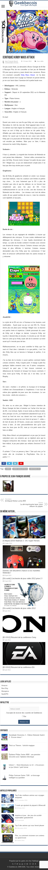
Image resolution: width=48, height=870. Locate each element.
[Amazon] (33, 863)
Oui (25, 716)
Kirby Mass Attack (28, 75)
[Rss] (13, 863)
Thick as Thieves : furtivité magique (21, 745)
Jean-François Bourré (11, 61)
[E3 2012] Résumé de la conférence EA (18, 667)
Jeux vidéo (40, 61)
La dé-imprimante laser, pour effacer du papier (31, 504)
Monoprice (5, 691)
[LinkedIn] (20, 863)
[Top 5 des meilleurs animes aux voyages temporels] (7, 798)
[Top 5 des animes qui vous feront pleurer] (7, 828)
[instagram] (25, 863)
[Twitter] (17, 863)
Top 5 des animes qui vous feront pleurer (29, 825)
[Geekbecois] (24, 3)
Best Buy (4, 688)
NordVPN (4, 694)
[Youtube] (22, 863)
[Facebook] (15, 863)
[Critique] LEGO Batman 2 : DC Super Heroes (21, 541)
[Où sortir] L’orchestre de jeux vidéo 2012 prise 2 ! (22, 578)
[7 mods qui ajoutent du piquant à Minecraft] (7, 808)
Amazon (4, 685)
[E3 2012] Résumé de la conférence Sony (19, 637)
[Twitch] (30, 863)
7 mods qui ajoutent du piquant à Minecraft (30, 805)
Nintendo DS (35, 469)
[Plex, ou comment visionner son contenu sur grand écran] (7, 838)
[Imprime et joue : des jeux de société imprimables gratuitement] (7, 818)
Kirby (8, 469)
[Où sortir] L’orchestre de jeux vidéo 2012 (19, 608)
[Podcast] (35, 863)
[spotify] (27, 863)
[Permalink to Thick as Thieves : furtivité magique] (4, 747)
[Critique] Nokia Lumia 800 (15, 500)
